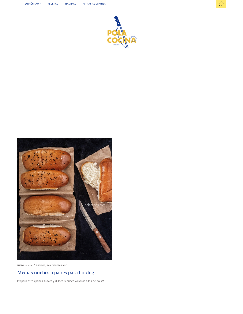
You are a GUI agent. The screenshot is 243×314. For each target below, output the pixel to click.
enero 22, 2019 (24, 265)
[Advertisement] (121, 85)
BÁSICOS (40, 265)
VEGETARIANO (59, 265)
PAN (49, 265)
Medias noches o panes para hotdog (55, 272)
